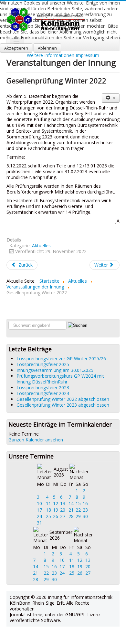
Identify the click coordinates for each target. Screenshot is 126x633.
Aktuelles (41, 245)
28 (71, 516)
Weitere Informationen (50, 55)
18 (48, 510)
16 (85, 503)
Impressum (87, 55)
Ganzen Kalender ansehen (35, 440)
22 (78, 510)
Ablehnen (47, 48)
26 (55, 516)
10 (39, 503)
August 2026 (61, 472)
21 (71, 510)
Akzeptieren (16, 48)
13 (62, 503)
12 (55, 503)
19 (55, 510)
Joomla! (18, 614)
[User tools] (111, 98)
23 (85, 510)
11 (48, 503)
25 (48, 516)
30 (85, 516)
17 (39, 510)
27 (62, 516)
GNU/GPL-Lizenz (82, 614)
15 (78, 503)
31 (39, 523)
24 (39, 516)
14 (71, 503)
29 (78, 516)
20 (62, 510)
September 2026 (60, 535)
